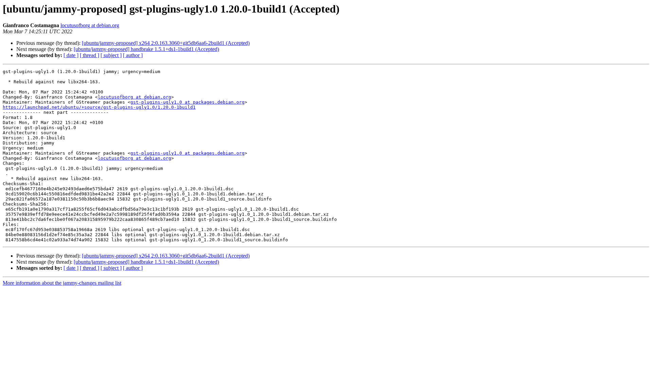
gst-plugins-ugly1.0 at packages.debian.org (187, 102)
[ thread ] (89, 55)
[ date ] (71, 55)
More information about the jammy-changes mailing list (62, 283)
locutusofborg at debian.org (89, 25)
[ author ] (133, 55)
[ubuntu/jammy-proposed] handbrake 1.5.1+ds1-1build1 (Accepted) (146, 49)
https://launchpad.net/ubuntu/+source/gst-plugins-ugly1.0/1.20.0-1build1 (99, 107)
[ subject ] (111, 55)
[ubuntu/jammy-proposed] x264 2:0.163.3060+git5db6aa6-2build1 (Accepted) (166, 43)
